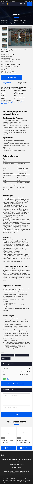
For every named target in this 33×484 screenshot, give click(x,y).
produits (10, 20)
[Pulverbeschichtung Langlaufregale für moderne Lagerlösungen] (8, 433)
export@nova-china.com (9, 1)
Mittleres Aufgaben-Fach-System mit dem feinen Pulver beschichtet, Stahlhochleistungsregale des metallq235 (24, 441)
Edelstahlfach (5, 358)
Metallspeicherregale (7, 355)
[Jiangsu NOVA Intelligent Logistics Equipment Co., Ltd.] (8, 4)
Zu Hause (3, 20)
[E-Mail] (8, 378)
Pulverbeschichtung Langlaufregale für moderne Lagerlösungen (7, 441)
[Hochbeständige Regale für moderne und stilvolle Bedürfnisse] (20, 37)
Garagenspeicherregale (21, 355)
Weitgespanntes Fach (19, 20)
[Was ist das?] (4, 378)
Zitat (29, 4)
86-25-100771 (28, 1)
